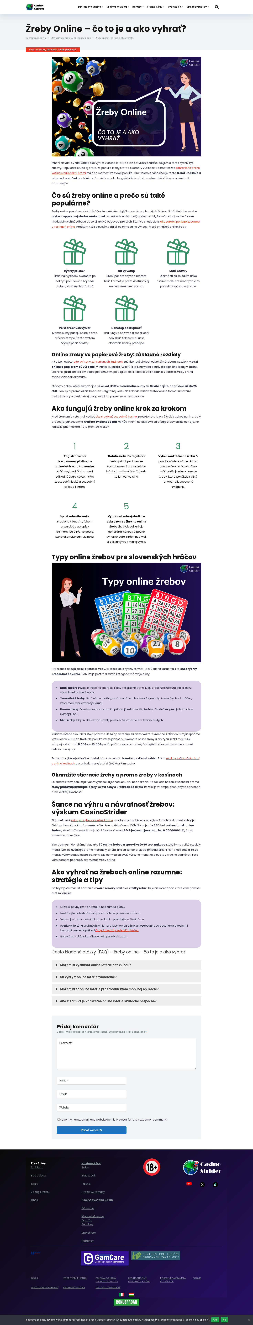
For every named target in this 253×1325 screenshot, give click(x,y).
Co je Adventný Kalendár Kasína (117, 930)
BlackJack (89, 1176)
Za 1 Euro (37, 1167)
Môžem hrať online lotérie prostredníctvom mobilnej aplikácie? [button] (109, 989)
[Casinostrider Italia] (121, 1294)
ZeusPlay (87, 1224)
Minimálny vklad (117, 6)
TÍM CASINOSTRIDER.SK (108, 1287)
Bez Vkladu (38, 1176)
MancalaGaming (93, 1216)
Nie (224, 1319)
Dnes (34, 1200)
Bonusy (136, 6)
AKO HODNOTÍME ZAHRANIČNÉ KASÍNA (139, 1279)
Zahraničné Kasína (89, 6)
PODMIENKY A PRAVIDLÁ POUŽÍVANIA (173, 1279)
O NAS (34, 1278)
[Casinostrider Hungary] (131, 1294)
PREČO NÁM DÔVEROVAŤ (44, 1287)
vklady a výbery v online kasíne (92, 820)
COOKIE (196, 1278)
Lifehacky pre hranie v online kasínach (71, 37)
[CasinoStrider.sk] (35, 5)
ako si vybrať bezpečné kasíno (116, 417)
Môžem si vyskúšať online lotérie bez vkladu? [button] (95, 965)
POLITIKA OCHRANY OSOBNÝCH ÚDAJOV (107, 1279)
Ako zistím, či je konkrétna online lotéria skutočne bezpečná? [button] (108, 1001)
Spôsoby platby (197, 6)
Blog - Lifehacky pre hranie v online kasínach (52, 49)
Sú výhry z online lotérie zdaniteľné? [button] (88, 977)
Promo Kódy (154, 6)
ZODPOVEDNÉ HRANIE (75, 1278)
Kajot (34, 1184)
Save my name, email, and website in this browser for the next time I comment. (113, 1120)
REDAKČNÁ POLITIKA (74, 1287)
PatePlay (88, 1241)
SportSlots (89, 1233)
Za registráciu (40, 1192)
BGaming (88, 1208)
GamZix (87, 1220)
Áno (215, 1319)
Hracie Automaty (93, 1192)
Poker (85, 1167)
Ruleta (86, 1184)
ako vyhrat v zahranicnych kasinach (98, 362)
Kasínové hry (91, 1163)
